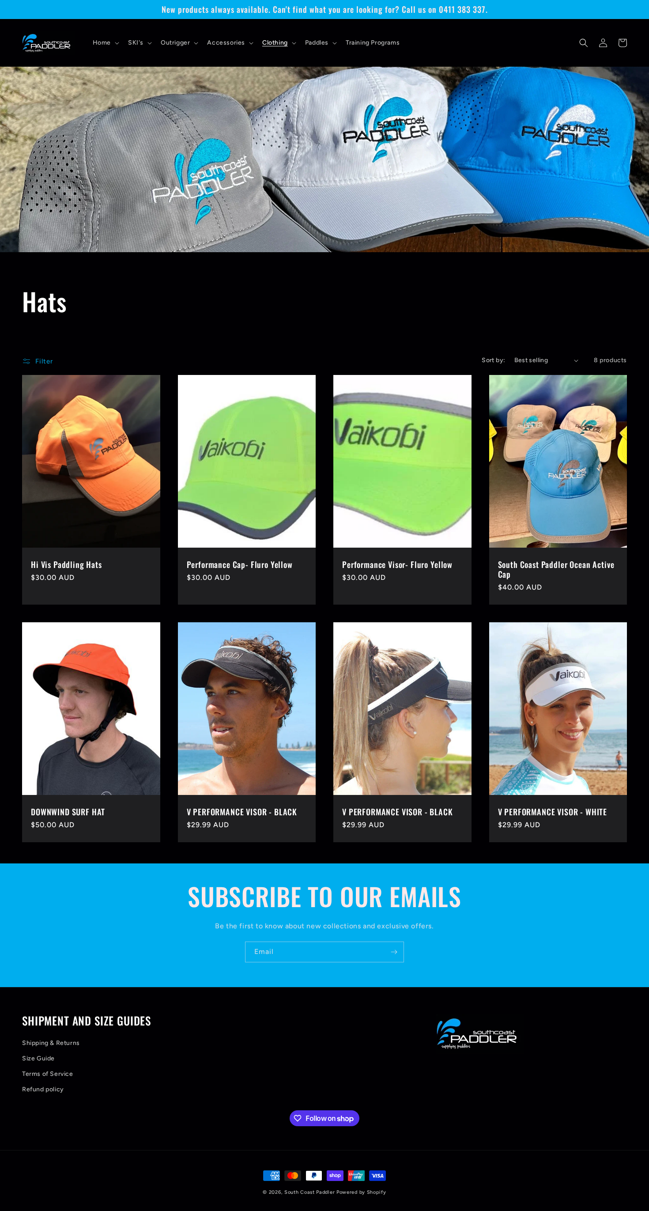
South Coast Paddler (309, 1192)
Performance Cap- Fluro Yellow (240, 564)
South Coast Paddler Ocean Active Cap (556, 569)
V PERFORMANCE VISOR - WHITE (552, 812)
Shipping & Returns (51, 1043)
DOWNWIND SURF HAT (68, 812)
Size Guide (38, 1058)
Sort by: (493, 360)
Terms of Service (47, 1074)
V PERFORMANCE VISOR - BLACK (242, 812)
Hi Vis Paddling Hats (66, 564)
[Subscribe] (394, 952)
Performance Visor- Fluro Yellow (397, 564)
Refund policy (43, 1089)
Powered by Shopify (361, 1192)
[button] (105, 43)
